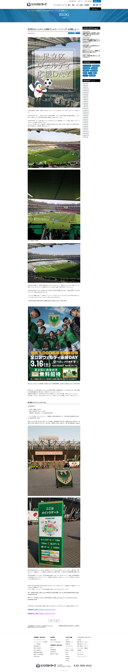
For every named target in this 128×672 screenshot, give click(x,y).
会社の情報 (94, 68)
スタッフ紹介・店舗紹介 (82, 648)
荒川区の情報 (94, 70)
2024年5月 (85, 122)
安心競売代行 (53, 651)
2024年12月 (86, 110)
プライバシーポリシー (82, 656)
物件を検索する (37, 646)
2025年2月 (85, 106)
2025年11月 (86, 90)
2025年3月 (85, 105)
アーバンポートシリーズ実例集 (40, 641)
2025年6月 (85, 99)
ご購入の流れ (36, 656)
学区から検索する (37, 650)
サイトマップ (80, 652)
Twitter (66, 654)
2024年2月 (85, 128)
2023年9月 (85, 137)
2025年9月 (85, 94)
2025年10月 (86, 92)
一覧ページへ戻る (54, 620)
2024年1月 (85, 130)
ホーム (28, 10)
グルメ (90, 73)
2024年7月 (85, 119)
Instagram (67, 658)
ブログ (33, 10)
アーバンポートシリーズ (60, 5)
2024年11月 (86, 112)
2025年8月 (85, 96)
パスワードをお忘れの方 (55, 641)
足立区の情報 (71, 33)
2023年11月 (86, 133)
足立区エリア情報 (69, 650)
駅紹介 (85, 73)
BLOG (66, 652)
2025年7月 (85, 97)
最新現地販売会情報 (38, 652)
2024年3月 (85, 126)
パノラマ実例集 (37, 644)
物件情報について (69, 641)
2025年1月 (85, 108)
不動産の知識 (96, 65)
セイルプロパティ (69, 646)
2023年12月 (86, 131)
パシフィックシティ (69, 648)
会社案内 (86, 5)
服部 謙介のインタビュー (82, 644)
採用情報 (79, 650)
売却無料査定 (53, 649)
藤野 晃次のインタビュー (82, 641)
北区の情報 (92, 75)
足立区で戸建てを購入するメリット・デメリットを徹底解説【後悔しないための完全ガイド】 (91, 41)
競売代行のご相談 (54, 653)
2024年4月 (85, 124)
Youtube (67, 660)
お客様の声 (86, 70)
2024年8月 (85, 117)
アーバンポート (87, 65)
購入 (69, 5)
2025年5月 (85, 101)
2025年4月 (85, 103)
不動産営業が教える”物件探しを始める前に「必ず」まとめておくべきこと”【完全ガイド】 (91, 34)
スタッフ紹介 (79, 5)
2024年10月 (86, 113)
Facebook (67, 656)
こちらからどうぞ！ (49, 613)
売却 (73, 5)
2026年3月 (85, 83)
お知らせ (67, 639)
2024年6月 (85, 121)
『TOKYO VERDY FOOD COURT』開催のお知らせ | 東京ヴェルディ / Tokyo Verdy (47, 300)
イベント (78, 33)
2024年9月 (85, 115)
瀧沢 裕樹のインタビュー (82, 646)
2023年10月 (86, 135)
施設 (95, 73)
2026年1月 (85, 87)
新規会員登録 (53, 639)
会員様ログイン (97, 1)
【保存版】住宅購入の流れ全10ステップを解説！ (69, 625)
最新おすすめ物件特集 (38, 654)
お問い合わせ (80, 654)
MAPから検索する (38, 648)
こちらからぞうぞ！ (49, 609)
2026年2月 (85, 85)
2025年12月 (86, 89)
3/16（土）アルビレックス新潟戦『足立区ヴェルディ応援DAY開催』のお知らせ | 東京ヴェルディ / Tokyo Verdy (54, 383)
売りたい (52, 647)
